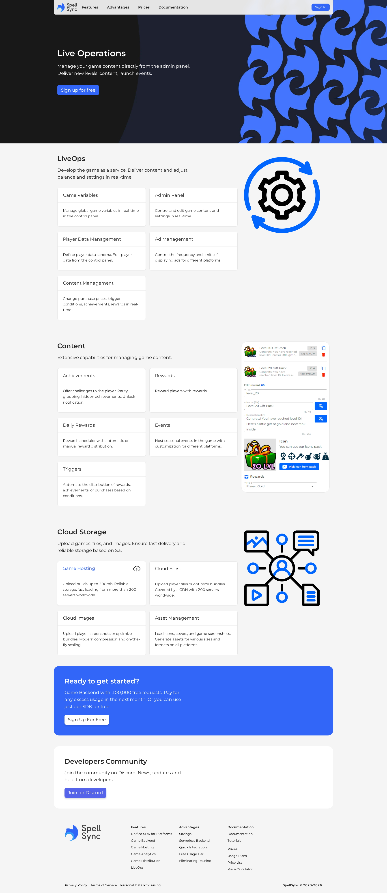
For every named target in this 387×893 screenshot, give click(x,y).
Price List (235, 863)
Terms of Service (104, 885)
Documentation (240, 834)
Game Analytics (143, 854)
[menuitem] (90, 7)
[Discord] (83, 850)
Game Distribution (145, 861)
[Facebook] (90, 850)
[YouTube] (67, 850)
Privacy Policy (76, 885)
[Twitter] (98, 850)
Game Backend (143, 841)
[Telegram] (75, 850)
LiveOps (137, 867)
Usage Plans (237, 856)
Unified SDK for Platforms (151, 834)
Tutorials (234, 841)
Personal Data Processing (140, 885)
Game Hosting (142, 847)
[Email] (106, 850)
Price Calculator (240, 869)
